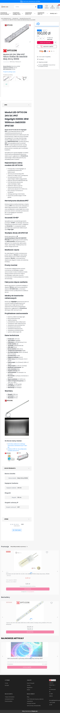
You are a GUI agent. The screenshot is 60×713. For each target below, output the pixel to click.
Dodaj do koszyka (45, 42)
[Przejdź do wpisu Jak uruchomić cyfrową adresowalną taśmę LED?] (27, 649)
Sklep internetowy (29, 711)
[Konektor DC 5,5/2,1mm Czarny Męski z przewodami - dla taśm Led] (18, 78)
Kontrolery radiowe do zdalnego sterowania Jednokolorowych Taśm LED (17, 445)
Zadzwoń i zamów (48, 46)
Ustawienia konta (9, 699)
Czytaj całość (27, 667)
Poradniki (10, 664)
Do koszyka (28, 589)
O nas (6, 683)
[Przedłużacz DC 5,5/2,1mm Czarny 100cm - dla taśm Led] (24, 78)
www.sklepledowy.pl (6, 18)
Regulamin (29, 687)
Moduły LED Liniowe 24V (25, 18)
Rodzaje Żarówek (31, 703)
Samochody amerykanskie (34, 705)
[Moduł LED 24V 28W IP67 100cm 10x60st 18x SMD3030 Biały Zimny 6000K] (6, 78)
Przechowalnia (8, 701)
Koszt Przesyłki (30, 683)
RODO (28, 689)
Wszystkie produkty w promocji (18, 546)
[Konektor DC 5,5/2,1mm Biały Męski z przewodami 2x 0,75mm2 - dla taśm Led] (12, 78)
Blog (28, 697)
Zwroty (28, 685)
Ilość (38, 36)
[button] (40, 7)
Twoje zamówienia (9, 697)
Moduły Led (15, 18)
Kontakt (7, 685)
